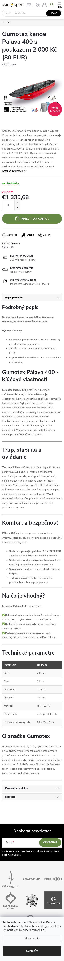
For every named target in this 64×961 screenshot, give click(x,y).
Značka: (11, 243)
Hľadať (53, 13)
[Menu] (59, 4)
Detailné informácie (12, 171)
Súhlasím (32, 951)
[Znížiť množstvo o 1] (17, 207)
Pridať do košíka (35, 219)
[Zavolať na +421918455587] (38, 5)
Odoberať (50, 842)
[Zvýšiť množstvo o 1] (17, 202)
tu (44, 930)
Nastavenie (32, 938)
